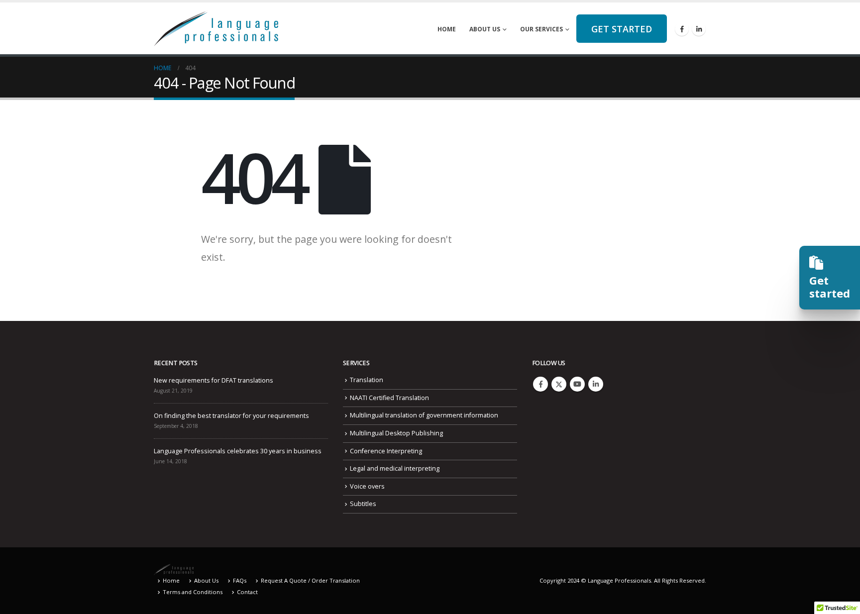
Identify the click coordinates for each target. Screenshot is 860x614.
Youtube (577, 384)
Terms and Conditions (192, 592)
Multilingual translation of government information (424, 415)
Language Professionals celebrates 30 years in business (238, 451)
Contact (247, 592)
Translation (366, 380)
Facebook (540, 384)
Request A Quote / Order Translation (310, 580)
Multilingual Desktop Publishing (396, 433)
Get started (621, 29)
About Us (484, 29)
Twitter (558, 384)
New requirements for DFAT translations (213, 380)
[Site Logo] (216, 28)
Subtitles (363, 504)
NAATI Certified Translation (389, 398)
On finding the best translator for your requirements (231, 415)
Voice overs (367, 486)
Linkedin (595, 384)
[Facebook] (682, 29)
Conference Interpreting (386, 451)
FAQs (239, 580)
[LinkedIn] (699, 29)
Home (446, 29)
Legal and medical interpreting (394, 468)
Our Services (541, 29)
